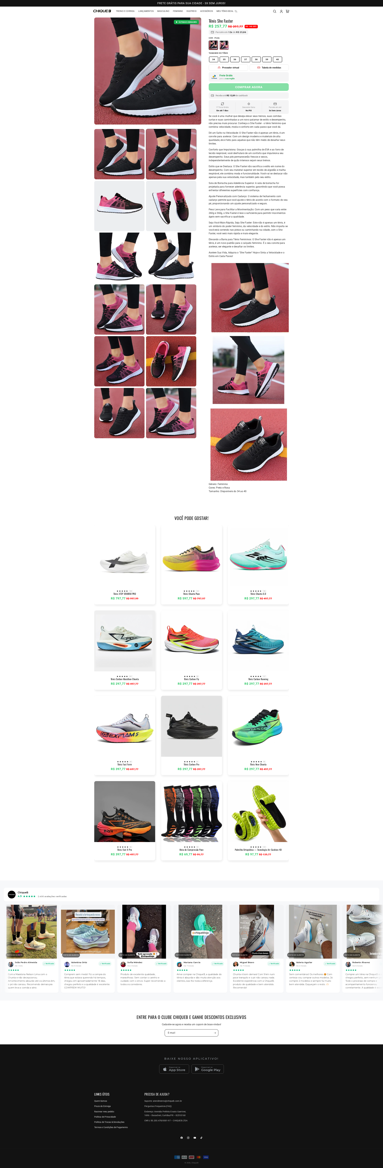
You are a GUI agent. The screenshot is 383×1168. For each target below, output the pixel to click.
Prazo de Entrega (102, 1106)
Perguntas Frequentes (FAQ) (158, 1106)
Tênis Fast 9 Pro (124, 849)
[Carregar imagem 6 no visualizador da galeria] (119, 309)
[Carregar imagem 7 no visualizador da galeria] (171, 309)
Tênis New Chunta (258, 764)
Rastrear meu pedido (104, 1111)
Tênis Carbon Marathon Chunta (125, 679)
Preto (213, 45)
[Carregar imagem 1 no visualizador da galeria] (171, 154)
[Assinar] (215, 1033)
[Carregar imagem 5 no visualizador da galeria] (171, 258)
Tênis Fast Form (124, 764)
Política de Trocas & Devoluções (109, 1122)
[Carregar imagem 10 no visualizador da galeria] (119, 413)
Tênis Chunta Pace (191, 593)
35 (224, 59)
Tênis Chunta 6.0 (258, 593)
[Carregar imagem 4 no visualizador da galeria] (119, 258)
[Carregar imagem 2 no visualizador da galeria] (119, 206)
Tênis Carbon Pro (191, 764)
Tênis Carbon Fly (191, 679)
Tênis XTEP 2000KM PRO (124, 593)
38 (256, 59)
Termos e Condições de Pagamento (111, 1127)
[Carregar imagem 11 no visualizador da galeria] (119, 154)
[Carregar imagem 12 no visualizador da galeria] (171, 413)
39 (267, 59)
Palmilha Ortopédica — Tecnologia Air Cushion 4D (258, 849)
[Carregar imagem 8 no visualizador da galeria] (119, 361)
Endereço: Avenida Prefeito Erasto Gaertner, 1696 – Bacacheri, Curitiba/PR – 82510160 (165, 1113)
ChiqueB (195, 1163)
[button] (274, 11)
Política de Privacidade (105, 1117)
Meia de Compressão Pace (191, 849)
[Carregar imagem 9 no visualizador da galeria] (171, 361)
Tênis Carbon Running (258, 679)
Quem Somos (100, 1101)
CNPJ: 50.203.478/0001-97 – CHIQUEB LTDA (165, 1120)
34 (213, 59)
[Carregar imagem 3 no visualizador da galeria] (171, 206)
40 (277, 59)
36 (235, 59)
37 (245, 59)
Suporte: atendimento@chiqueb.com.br (163, 1101)
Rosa (224, 45)
